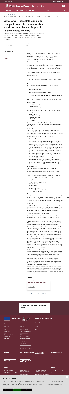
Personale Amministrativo (8, 334)
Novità (9, 15)
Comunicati (37, 328)
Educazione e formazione (24, 336)
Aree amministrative (7, 328)
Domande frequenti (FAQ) (56, 352)
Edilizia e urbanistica (23, 334)
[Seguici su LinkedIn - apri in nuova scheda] (54, 6)
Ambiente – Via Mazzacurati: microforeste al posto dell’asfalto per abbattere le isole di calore (26, 359)
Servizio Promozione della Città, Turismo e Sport (37, 283)
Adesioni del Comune (8, 340)
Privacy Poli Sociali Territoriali (27, 352)
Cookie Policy (8, 386)
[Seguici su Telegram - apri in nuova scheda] (50, 6)
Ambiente (21, 328)
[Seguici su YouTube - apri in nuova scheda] (45, 6)
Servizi (22, 323)
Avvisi (36, 329)
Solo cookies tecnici (8, 389)
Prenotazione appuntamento (25, 371)
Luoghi (52, 328)
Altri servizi (22, 326)
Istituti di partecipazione (24, 340)
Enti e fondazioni (7, 336)
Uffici (5, 329)
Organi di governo (7, 326)
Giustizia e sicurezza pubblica (25, 338)
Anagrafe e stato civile (24, 329)
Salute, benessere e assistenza (25, 345)
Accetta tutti (17, 389)
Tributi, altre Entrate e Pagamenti (25, 348)
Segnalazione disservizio (24, 373)
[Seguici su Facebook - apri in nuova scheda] (41, 6)
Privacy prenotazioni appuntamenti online (39, 353)
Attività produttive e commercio (25, 331)
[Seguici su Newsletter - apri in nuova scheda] (52, 6)
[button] (63, 6)
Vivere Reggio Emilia (55, 323)
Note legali (6, 352)
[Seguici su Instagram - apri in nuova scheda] (43, 6)
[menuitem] (9, 10)
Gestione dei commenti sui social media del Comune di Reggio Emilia (10, 359)
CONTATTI (6, 367)
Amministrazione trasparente (40, 370)
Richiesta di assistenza (24, 374)
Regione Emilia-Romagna (8, 1)
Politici (5, 333)
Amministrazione (9, 323)
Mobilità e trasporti (23, 343)
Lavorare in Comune (23, 341)
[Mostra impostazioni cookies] (68, 197)
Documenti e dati (7, 331)
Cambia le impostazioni (27, 389)
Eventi (52, 326)
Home (5, 15)
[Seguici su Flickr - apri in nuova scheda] (47, 6)
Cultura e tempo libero (24, 333)
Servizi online (22, 346)
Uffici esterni (6, 338)
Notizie (13, 15)
